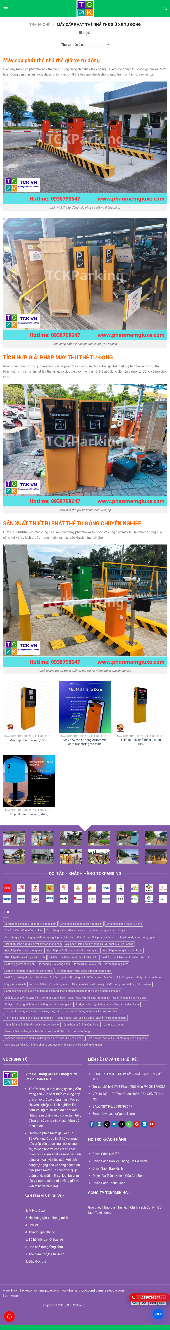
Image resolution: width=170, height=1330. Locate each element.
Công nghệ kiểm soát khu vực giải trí (81, 923)
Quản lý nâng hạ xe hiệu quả (129, 997)
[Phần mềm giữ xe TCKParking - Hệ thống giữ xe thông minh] (85, 8)
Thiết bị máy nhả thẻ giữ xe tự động (141, 742)
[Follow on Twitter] (114, 1124)
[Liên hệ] (9, 1316)
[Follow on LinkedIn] (144, 1124)
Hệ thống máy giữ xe (116, 963)
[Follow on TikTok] (106, 1124)
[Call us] (129, 1124)
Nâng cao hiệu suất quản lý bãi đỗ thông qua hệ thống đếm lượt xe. (111, 984)
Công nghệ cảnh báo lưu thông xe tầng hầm (30, 923)
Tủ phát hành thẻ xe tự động (29, 814)
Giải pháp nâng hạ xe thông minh (23, 950)
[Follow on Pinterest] (136, 1124)
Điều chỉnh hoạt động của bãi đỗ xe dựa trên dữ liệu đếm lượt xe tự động (47, 1031)
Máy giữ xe (37, 1210)
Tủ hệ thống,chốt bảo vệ (46, 1239)
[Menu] (5, 9)
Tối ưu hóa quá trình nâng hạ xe (80, 1024)
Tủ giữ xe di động (112, 1024)
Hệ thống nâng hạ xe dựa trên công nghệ (28, 970)
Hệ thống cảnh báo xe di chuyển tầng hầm (73, 957)
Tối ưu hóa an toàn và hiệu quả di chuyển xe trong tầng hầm (91, 1017)
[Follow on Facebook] (92, 1124)
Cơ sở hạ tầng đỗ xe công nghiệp (23, 930)
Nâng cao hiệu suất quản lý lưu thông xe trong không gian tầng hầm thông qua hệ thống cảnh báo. (62, 990)
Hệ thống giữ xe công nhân (54, 963)
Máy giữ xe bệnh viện (149, 977)
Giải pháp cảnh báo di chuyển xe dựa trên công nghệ (123, 937)
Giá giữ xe (83, 937)
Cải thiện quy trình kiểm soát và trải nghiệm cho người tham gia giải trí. (87, 930)
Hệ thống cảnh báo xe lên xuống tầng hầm (126, 957)
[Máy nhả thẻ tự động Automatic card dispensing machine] (85, 707)
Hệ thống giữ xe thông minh (48, 1218)
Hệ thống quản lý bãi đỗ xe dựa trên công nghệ (83, 970)
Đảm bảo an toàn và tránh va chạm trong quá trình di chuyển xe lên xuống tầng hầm (53, 1044)
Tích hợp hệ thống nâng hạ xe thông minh (28, 1017)
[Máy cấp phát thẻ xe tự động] (29, 707)
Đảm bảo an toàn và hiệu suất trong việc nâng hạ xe (117, 1038)
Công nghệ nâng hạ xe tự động (124, 923)
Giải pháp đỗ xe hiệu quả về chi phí (24, 957)
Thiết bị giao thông (42, 1232)
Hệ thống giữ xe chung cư (19, 963)
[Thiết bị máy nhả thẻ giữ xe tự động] (141, 707)
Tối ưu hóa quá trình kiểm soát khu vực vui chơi (31, 1024)
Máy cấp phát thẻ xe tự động (29, 740)
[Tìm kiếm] (165, 8)
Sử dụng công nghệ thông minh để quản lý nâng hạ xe (107, 1004)
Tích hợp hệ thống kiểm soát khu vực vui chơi (90, 1011)
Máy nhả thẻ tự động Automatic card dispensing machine (85, 742)
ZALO (158, 1314)
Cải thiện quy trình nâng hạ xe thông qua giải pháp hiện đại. (39, 937)
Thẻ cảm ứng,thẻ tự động (46, 1254)
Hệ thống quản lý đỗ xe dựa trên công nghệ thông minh (101, 977)
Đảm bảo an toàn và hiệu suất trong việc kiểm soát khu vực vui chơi (44, 1038)
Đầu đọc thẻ (37, 1261)
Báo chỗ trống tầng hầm (46, 1247)
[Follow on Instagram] (99, 1124)
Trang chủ (40, 24)
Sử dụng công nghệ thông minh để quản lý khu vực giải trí (38, 1004)
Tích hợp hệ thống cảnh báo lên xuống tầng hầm (32, 1011)
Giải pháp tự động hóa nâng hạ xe (122, 950)
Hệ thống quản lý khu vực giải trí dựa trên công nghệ (35, 977)
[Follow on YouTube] (151, 1124)
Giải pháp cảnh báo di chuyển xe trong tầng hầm (33, 943)
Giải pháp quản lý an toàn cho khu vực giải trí (72, 950)
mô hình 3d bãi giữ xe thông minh (49, 984)
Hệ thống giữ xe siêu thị (87, 963)
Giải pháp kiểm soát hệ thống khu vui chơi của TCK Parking (99, 943)
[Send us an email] (121, 1124)
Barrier (33, 1225)
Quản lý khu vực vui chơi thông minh (89, 997)
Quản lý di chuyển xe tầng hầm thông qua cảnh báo (34, 997)
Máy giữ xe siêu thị (15, 984)
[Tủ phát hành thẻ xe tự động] (29, 781)
